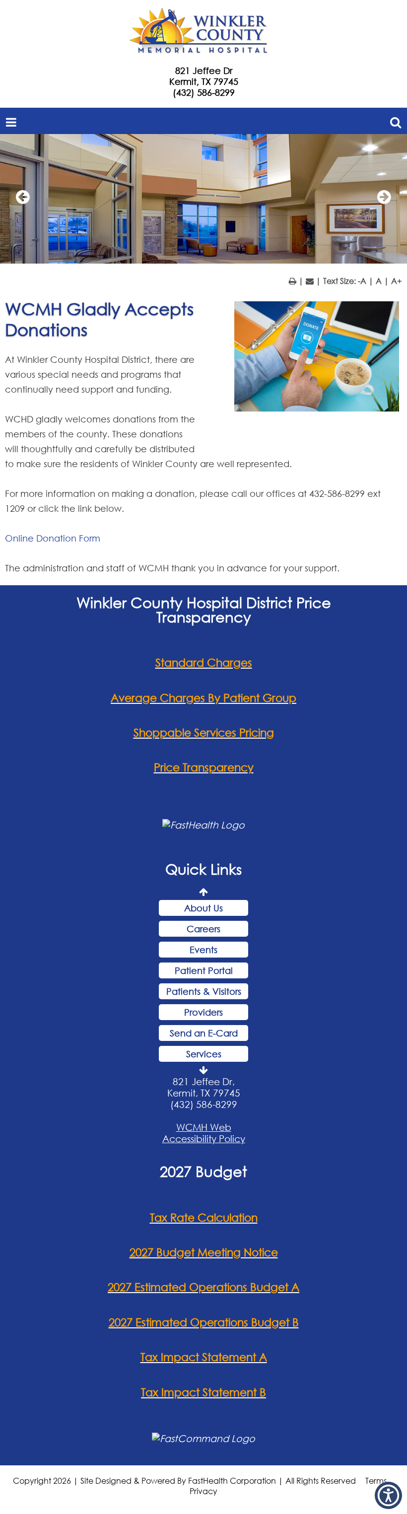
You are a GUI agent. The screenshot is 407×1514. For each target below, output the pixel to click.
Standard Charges (203, 662)
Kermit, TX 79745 (203, 81)
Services (203, 1053)
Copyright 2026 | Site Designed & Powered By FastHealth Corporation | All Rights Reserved (184, 1480)
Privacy (203, 1491)
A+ (396, 280)
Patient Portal (204, 970)
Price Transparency (204, 767)
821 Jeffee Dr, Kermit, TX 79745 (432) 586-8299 (203, 1093)
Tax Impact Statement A (203, 1357)
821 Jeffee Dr (203, 70)
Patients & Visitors (203, 991)
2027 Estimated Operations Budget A (203, 1287)
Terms (376, 1480)
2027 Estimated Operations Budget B (204, 1322)
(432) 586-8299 (204, 92)
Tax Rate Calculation (204, 1217)
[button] (388, 1495)
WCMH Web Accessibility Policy (203, 1132)
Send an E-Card (204, 1033)
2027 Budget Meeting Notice (204, 1252)
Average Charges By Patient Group (203, 697)
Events (203, 949)
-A (362, 280)
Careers (203, 928)
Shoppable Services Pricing (204, 732)
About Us (203, 907)
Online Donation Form (52, 538)
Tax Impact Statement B (203, 1392)
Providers (203, 1012)
